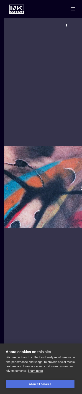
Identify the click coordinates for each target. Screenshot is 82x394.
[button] (66, 25)
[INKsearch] (16, 9)
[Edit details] (66, 25)
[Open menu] (72, 9)
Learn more (35, 371)
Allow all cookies (40, 384)
